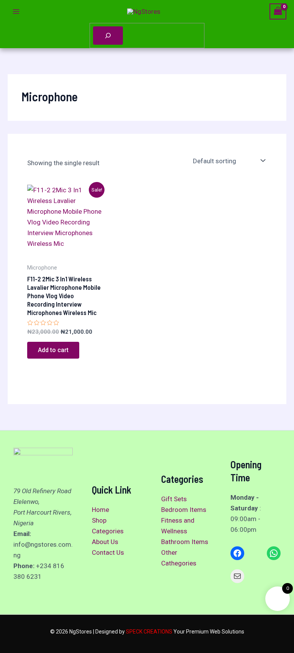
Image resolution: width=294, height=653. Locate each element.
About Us (105, 542)
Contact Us (108, 552)
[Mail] (237, 576)
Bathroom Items (184, 542)
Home (100, 509)
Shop (99, 520)
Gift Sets (174, 499)
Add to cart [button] (53, 350)
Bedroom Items (183, 509)
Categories (108, 531)
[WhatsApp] (274, 553)
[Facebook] (237, 553)
